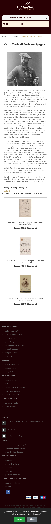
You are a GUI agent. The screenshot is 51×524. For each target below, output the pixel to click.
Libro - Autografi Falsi (12, 395)
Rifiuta (32, 519)
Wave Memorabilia (11, 403)
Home (4, 36)
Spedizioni (8, 460)
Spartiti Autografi (11, 342)
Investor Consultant (12, 464)
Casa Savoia (9, 356)
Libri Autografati (10, 338)
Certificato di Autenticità (13, 380)
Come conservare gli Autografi (15, 445)
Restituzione (9, 471)
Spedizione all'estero (12, 475)
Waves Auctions (10, 406)
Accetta (19, 519)
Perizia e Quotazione (12, 391)
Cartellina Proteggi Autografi (15, 387)
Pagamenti (8, 467)
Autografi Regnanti (11, 352)
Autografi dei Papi (11, 368)
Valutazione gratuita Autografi (15, 448)
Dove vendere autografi (13, 335)
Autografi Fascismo (11, 349)
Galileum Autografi (11, 331)
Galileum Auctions (11, 384)
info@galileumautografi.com (17, 436)
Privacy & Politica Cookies (14, 452)
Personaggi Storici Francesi (14, 345)
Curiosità (8, 487)
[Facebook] (8, 492)
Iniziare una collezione (13, 483)
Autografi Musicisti (11, 372)
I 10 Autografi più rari (12, 365)
